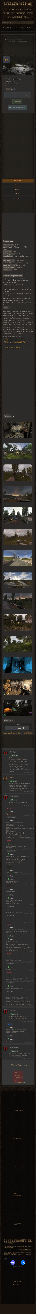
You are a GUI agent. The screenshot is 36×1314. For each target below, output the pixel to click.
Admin (9, 808)
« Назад (13, 1065)
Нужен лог (9, 814)
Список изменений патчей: (16, 342)
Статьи (6, 13)
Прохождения (18, 13)
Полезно (15, 755)
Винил (12, 777)
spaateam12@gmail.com (26, 1249)
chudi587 (12, 1010)
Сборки (18, 193)
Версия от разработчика (18, 107)
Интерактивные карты (18, 17)
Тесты (30, 13)
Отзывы (18, 185)
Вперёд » (22, 1065)
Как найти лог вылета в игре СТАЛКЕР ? (17, 1282)
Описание (17, 180)
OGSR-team (10, 89)
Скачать (17, 101)
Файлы (27, 9)
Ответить (27, 753)
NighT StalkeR (14, 796)
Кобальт (9, 1024)
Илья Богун (10, 876)
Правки (19, 9)
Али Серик (13, 752)
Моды (11, 9)
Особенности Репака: (13, 347)
